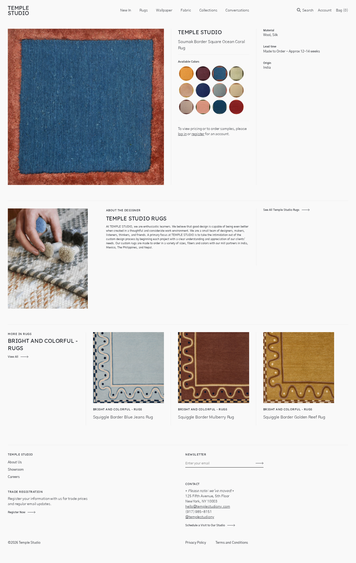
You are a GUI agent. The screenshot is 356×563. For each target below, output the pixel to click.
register (198, 134)
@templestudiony (199, 517)
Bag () (342, 10)
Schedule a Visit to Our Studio (205, 525)
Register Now (16, 512)
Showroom (16, 469)
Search (308, 10)
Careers (14, 477)
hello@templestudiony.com (207, 506)
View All (13, 356)
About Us (15, 462)
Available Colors (188, 61)
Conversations (237, 10)
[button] (186, 73)
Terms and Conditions (232, 542)
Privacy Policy (195, 542)
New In (125, 10)
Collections (208, 10)
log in (182, 134)
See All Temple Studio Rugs (281, 209)
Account (324, 10)
